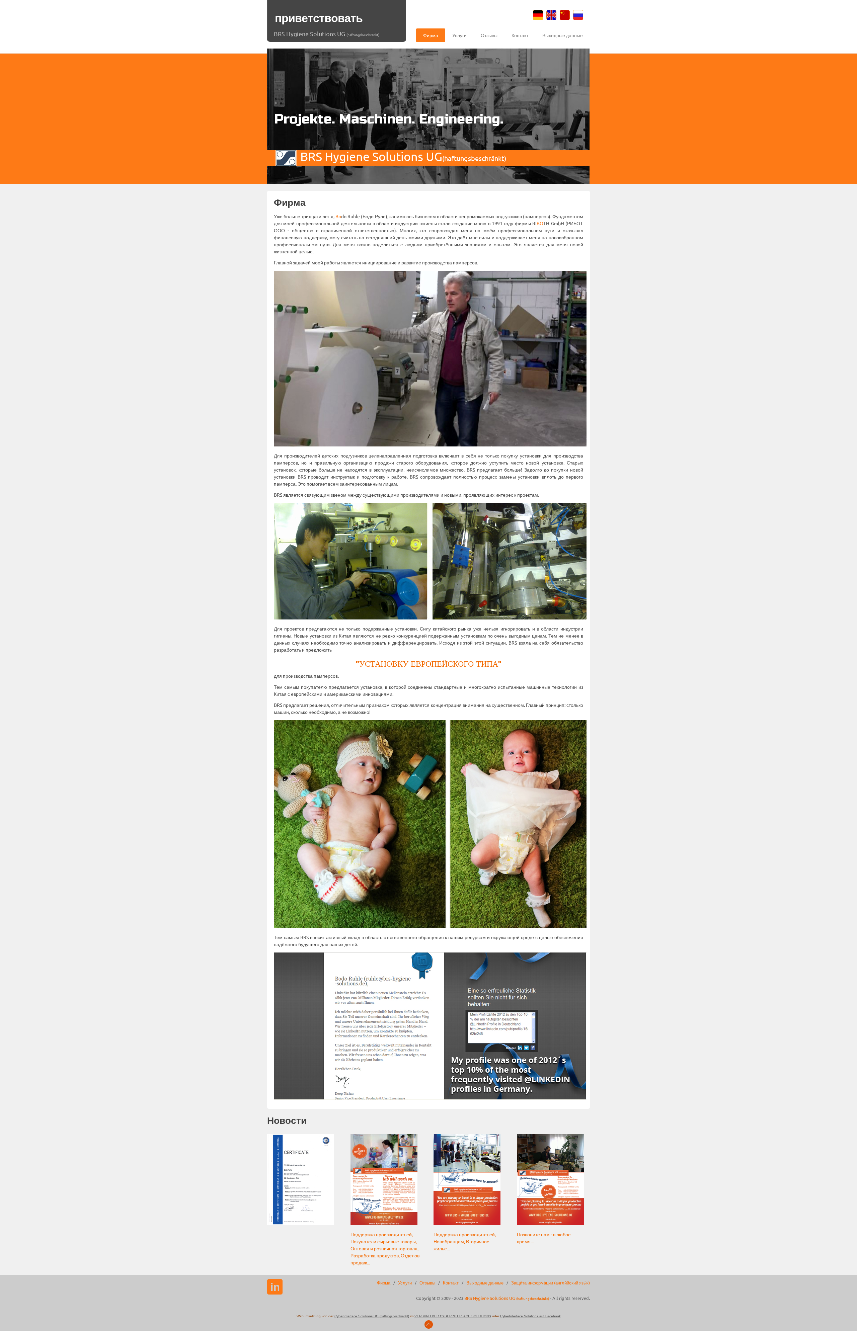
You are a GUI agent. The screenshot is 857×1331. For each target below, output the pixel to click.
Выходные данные (562, 35)
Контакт (520, 35)
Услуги (459, 35)
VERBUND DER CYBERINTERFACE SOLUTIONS (452, 1316)
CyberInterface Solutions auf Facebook (530, 1316)
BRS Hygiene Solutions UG (326, 33)
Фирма (430, 35)
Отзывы (489, 35)
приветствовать (319, 18)
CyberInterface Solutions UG (371, 1316)
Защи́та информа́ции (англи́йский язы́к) (550, 1282)
